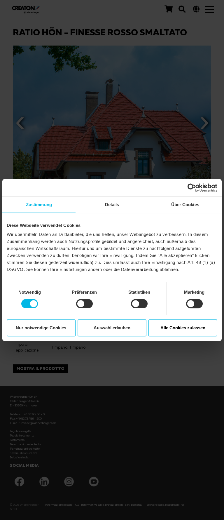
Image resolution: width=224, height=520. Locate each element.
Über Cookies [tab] (185, 204)
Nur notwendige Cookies (41, 327)
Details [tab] (112, 204)
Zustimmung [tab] (39, 204)
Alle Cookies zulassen (182, 327)
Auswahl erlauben (112, 327)
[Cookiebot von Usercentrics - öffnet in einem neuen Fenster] (191, 187)
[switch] (84, 303)
